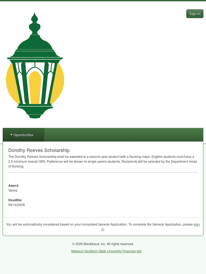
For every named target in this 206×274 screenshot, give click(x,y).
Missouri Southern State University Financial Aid (106, 251)
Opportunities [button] (23, 134)
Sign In (194, 13)
